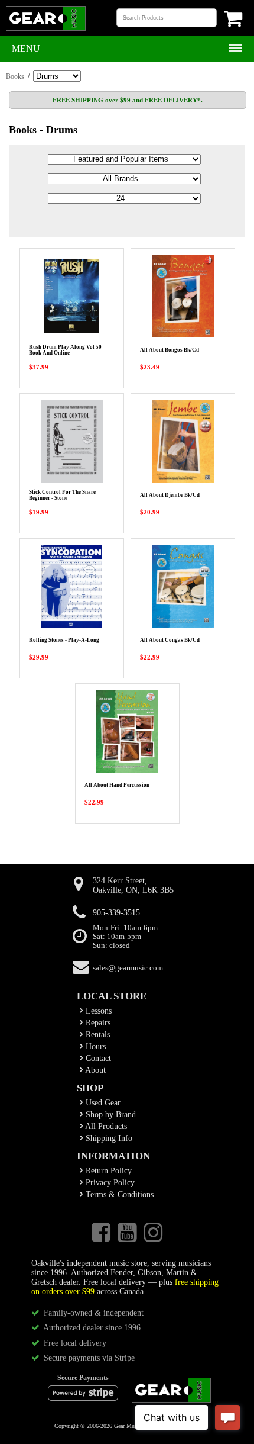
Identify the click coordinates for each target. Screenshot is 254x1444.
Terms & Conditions (118, 1194)
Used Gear (102, 1102)
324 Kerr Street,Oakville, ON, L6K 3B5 (133, 885)
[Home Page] (46, 29)
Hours (94, 1046)
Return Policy (107, 1170)
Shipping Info (107, 1138)
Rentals (96, 1034)
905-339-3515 (116, 912)
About (94, 1070)
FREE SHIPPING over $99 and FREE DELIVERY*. (128, 100)
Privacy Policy (109, 1182)
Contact (97, 1058)
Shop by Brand (109, 1114)
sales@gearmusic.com (128, 968)
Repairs (96, 1022)
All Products (105, 1126)
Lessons (97, 1010)
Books (15, 76)
